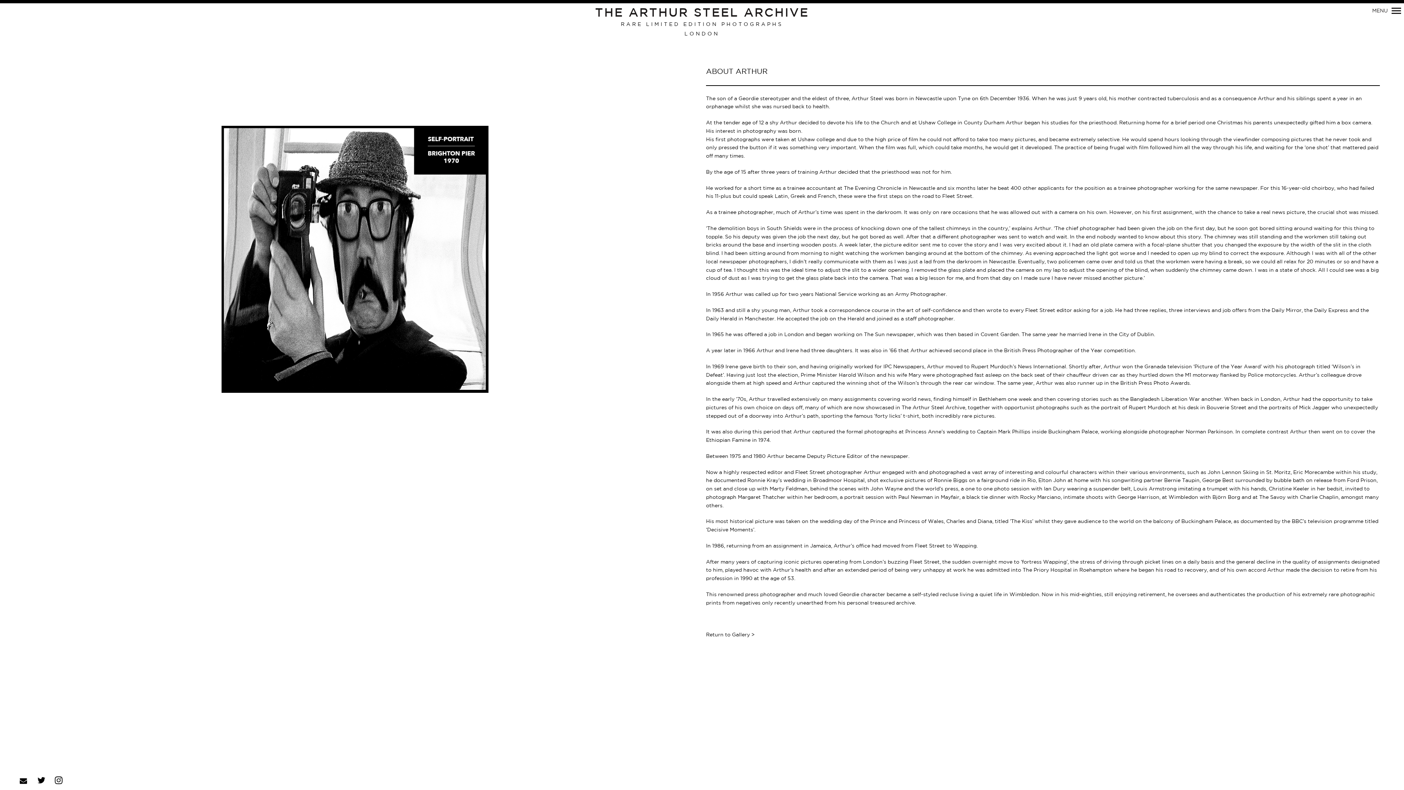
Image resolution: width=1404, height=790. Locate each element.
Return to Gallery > (730, 635)
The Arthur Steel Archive (702, 13)
